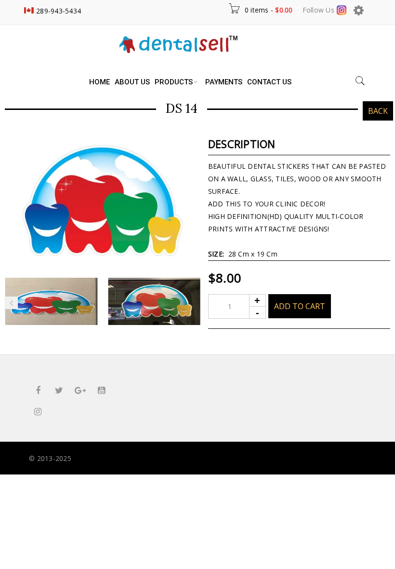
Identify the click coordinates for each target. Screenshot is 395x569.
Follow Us (320, 9)
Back (378, 111)
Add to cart (299, 306)
